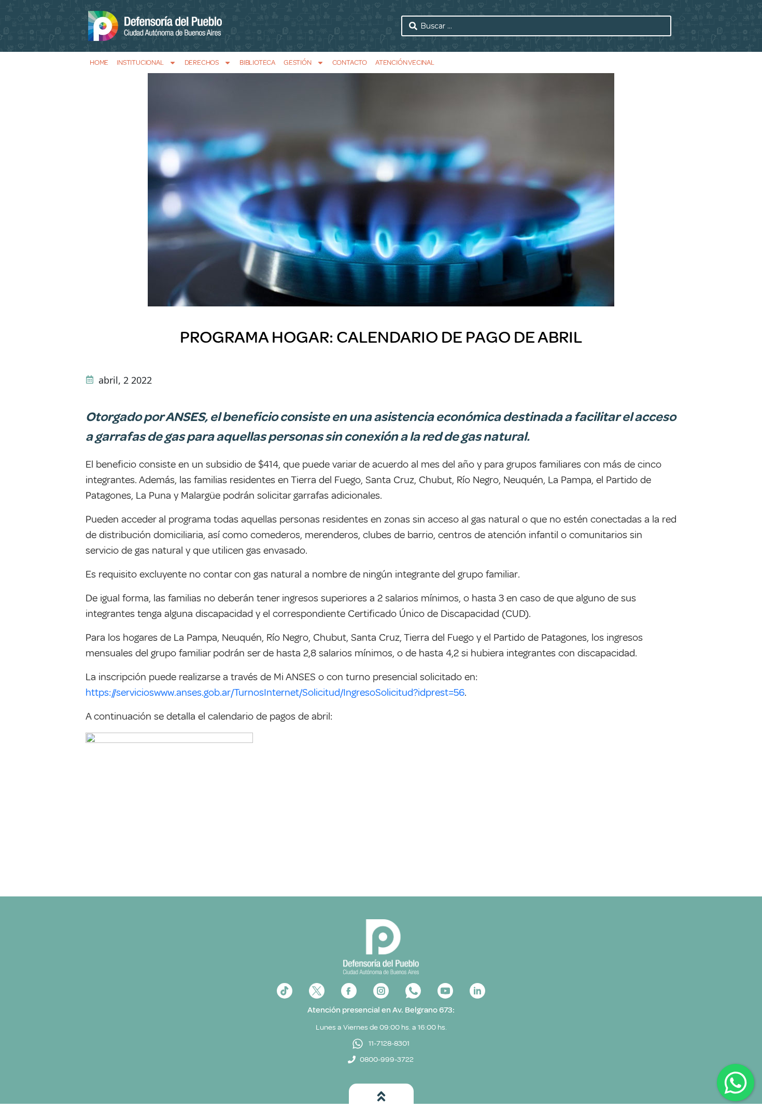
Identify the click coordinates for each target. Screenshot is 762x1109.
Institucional (140, 62)
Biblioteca (257, 62)
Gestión (298, 62)
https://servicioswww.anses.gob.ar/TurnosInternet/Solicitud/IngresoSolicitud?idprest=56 (275, 692)
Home (99, 62)
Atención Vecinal (404, 62)
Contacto (349, 62)
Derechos (202, 62)
